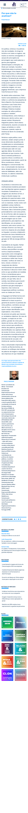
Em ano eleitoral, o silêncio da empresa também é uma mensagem (13, 541)
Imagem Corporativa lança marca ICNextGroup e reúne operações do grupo (12, 599)
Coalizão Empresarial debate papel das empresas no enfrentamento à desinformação (13, 572)
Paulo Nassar (6, 19)
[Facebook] (16, 519)
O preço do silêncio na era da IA (11, 534)
